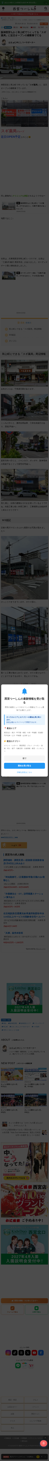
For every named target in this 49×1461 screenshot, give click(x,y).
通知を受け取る (24, 766)
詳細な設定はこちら (24, 772)
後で (24, 758)
